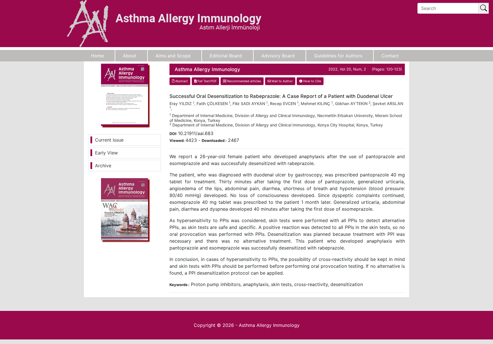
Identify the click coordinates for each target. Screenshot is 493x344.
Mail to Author (282, 81)
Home (97, 56)
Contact (390, 56)
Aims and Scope (173, 56)
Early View (106, 153)
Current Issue (109, 140)
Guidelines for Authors (338, 56)
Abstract (181, 81)
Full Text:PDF (207, 81)
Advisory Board (278, 56)
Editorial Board (226, 56)
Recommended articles (243, 81)
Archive (103, 165)
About (129, 56)
